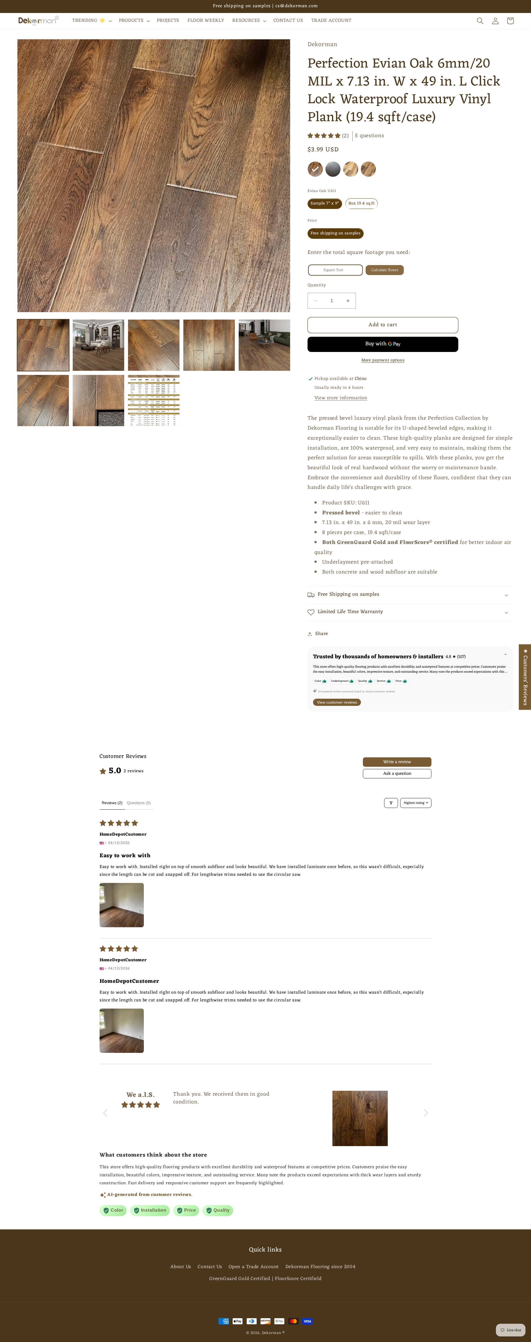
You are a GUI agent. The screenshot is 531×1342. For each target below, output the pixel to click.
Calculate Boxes (384, 270)
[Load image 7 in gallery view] (98, 401)
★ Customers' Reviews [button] (525, 677)
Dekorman (271, 1333)
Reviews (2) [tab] (112, 802)
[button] (91, 21)
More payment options (382, 360)
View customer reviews (337, 702)
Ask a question (397, 774)
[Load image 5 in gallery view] (264, 345)
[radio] (315, 169)
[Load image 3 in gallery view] (154, 345)
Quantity (317, 285)
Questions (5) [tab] (139, 802)
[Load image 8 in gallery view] (154, 401)
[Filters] (391, 803)
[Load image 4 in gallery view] (209, 345)
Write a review (397, 762)
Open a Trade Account (254, 1267)
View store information (340, 398)
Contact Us (210, 1267)
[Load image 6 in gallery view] (43, 401)
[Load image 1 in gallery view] (43, 345)
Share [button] (321, 633)
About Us (180, 1267)
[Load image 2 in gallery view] (98, 345)
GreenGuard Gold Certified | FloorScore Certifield (265, 1278)
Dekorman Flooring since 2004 (320, 1267)
